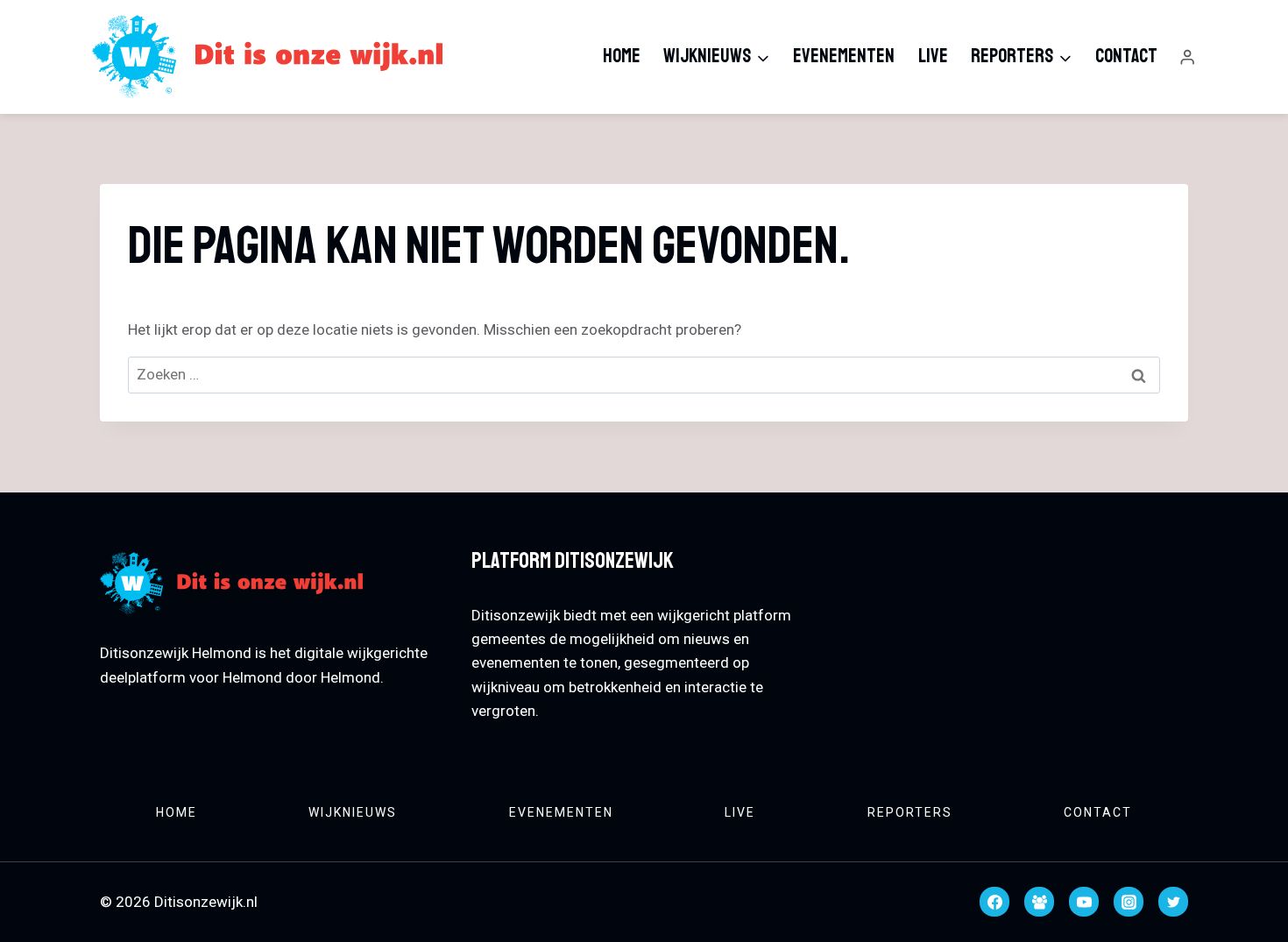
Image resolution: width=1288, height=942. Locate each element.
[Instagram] (1128, 902)
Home (621, 56)
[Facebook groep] (1039, 902)
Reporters (909, 812)
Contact (1126, 56)
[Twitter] (1173, 902)
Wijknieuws (352, 812)
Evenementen (844, 56)
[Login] (1187, 57)
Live (933, 56)
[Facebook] (994, 902)
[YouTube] (1084, 902)
